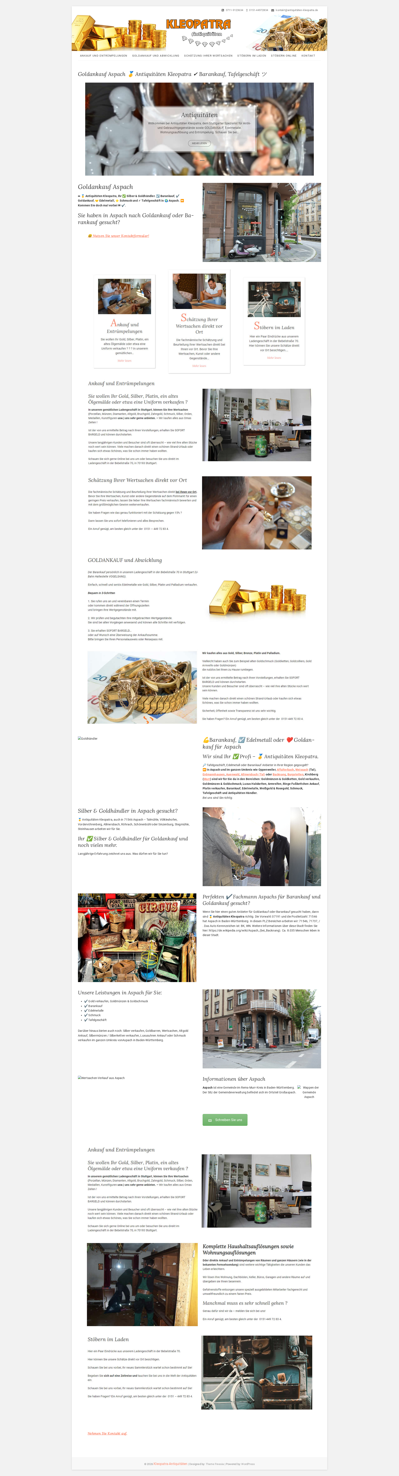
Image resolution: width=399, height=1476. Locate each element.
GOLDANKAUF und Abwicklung (156, 55)
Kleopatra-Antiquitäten (170, 1464)
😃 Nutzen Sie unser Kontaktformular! (118, 236)
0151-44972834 (258, 10)
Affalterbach (285, 769)
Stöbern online (284, 55)
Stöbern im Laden (251, 55)
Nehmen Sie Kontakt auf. (107, 1433)
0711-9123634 (234, 10)
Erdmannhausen (214, 774)
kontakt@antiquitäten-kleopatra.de (296, 10)
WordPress (248, 1464)
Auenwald (233, 774)
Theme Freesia (215, 1464)
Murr (207, 779)
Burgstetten (295, 774)
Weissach (301, 769)
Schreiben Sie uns (228, 1120)
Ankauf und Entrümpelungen (103, 55)
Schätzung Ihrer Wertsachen (208, 55)
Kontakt (308, 55)
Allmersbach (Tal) (253, 774)
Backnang (279, 774)
